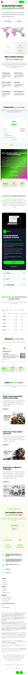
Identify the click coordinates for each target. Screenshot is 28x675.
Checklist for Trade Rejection (8, 657)
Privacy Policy (13, 655)
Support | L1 (8, 569)
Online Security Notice (6, 655)
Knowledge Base (5, 607)
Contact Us (4, 582)
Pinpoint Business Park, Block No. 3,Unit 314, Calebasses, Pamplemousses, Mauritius (14, 555)
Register (21, 2)
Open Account (14, 139)
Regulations (4, 584)
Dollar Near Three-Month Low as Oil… (12, 433)
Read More (6, 409)
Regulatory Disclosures (20, 655)
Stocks (15, 310)
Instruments (4, 588)
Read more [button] (5, 359)
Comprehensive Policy (9, 659)
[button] (21, 672)
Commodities (21, 310)
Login (16, 2)
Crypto (11, 310)
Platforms (4, 590)
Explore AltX (14, 266)
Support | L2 (8, 572)
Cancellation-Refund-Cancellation (14, 660)
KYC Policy (22, 656)
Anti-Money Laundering (18, 659)
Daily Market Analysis (6, 597)
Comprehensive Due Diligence (19, 657)
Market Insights (5, 600)
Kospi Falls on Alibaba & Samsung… (12, 468)
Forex (3, 310)
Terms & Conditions (7, 656)
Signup (13, 262)
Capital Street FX (12, 665)
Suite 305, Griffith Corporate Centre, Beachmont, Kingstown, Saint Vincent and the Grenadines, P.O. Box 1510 (14, 560)
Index (7, 310)
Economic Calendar (6, 599)
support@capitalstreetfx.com (12, 564)
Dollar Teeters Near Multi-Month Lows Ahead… (13, 397)
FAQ (3, 605)
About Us (4, 580)
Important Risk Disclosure (15, 656)
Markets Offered (5, 592)
